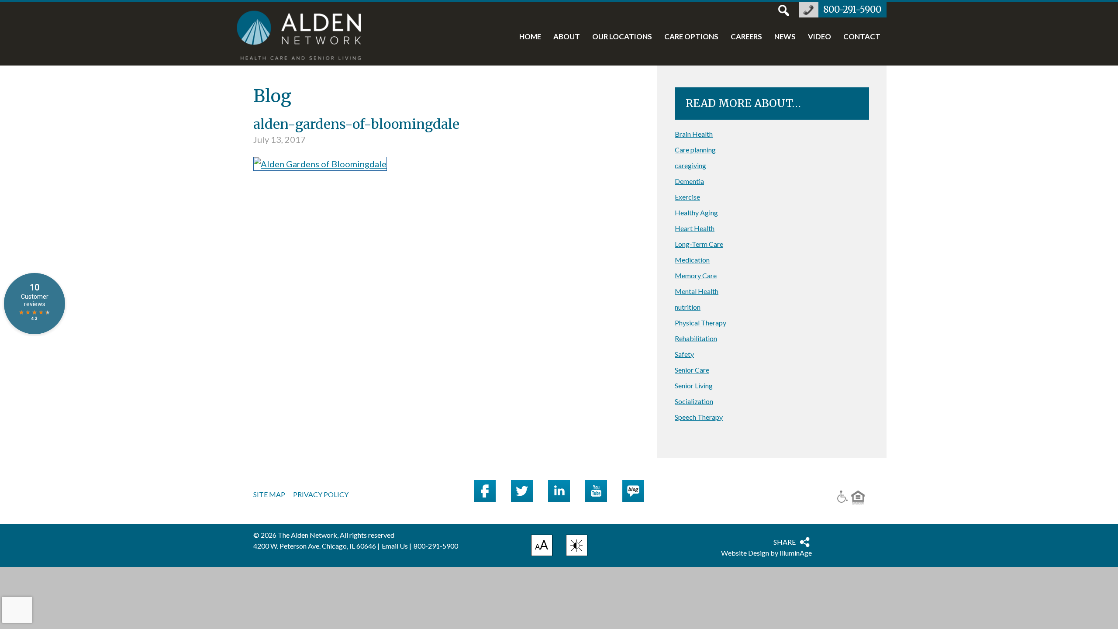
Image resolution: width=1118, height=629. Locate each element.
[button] (576, 545)
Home (530, 37)
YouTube (596, 491)
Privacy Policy (321, 494)
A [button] (541, 546)
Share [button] (784, 542)
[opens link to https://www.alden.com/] (304, 36)
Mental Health (696, 291)
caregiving (690, 165)
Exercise (687, 197)
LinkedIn (559, 491)
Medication (692, 260)
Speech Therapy (699, 417)
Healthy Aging (696, 212)
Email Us (395, 546)
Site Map (269, 494)
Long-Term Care (699, 244)
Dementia (689, 181)
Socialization (694, 401)
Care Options (691, 37)
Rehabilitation (696, 338)
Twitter (522, 491)
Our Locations (622, 37)
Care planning (695, 149)
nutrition (687, 307)
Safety (684, 354)
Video (819, 37)
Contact (861, 37)
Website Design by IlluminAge (766, 553)
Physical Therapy (700, 322)
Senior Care (692, 370)
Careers (746, 37)
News (785, 37)
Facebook (485, 491)
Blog (633, 491)
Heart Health (694, 228)
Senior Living (694, 385)
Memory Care (696, 275)
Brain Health (694, 134)
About (566, 37)
